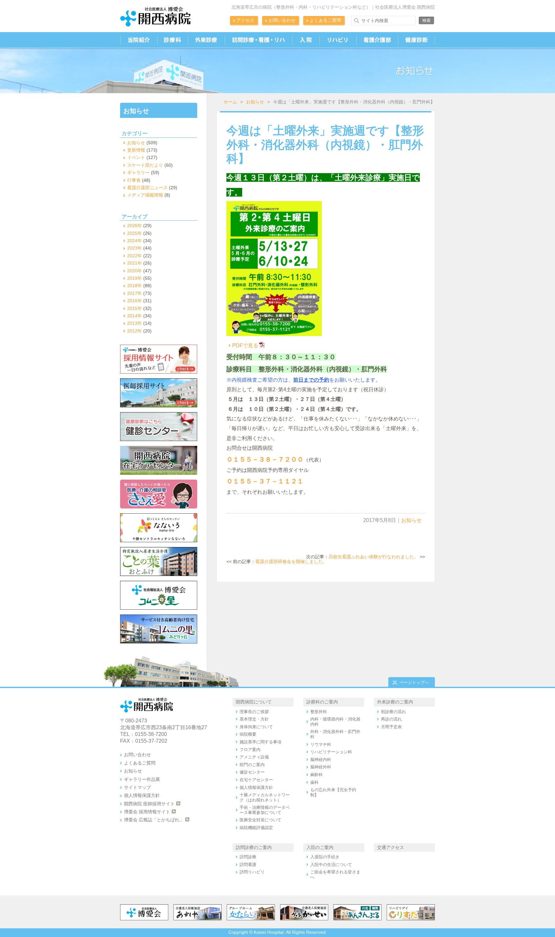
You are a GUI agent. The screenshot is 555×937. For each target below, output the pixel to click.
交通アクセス (390, 847)
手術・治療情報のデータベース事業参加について (265, 810)
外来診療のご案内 (395, 701)
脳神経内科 (320, 759)
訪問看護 (248, 864)
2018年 (134, 285)
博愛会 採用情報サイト (147, 811)
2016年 (134, 300)
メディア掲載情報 (145, 195)
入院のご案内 (319, 847)
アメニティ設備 (254, 757)
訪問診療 (248, 856)
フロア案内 (250, 749)
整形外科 (318, 711)
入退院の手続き (324, 856)
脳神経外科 (320, 767)
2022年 (134, 255)
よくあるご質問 (325, 20)
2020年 (134, 270)
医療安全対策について (260, 820)
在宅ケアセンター (256, 779)
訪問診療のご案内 (254, 847)
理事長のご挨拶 (254, 711)
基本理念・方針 (254, 719)
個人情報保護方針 (142, 795)
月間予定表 (391, 726)
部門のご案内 (252, 764)
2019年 (134, 278)
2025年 (134, 233)
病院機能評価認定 (256, 827)
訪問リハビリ (252, 872)
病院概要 (248, 734)
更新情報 (136, 150)
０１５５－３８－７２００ (265, 459)
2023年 (134, 248)
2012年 (134, 330)
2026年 (134, 225)
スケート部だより (145, 165)
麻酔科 (316, 774)
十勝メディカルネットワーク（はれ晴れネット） (265, 797)
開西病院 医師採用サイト (149, 803)
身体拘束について (256, 726)
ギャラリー (138, 172)
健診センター (252, 772)
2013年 (134, 323)
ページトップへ (414, 682)
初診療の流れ (393, 711)
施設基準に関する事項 (260, 741)
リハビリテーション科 (331, 751)
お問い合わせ (282, 20)
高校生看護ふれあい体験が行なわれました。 (373, 556)
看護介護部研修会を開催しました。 (291, 561)
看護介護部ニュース (147, 187)
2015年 (134, 308)
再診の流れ (391, 719)
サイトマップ (137, 787)
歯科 (314, 782)
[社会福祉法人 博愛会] (160, 595)
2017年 (134, 293)
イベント (136, 157)
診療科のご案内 (322, 701)
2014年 (134, 315)
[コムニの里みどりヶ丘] (160, 628)
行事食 (134, 180)
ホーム (230, 101)
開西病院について (254, 701)
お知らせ (255, 101)
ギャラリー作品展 (142, 779)
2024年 (134, 240)
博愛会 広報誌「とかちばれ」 (154, 819)
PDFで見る (245, 345)
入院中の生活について (331, 864)
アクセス (245, 20)
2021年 (134, 263)
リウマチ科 (320, 744)
